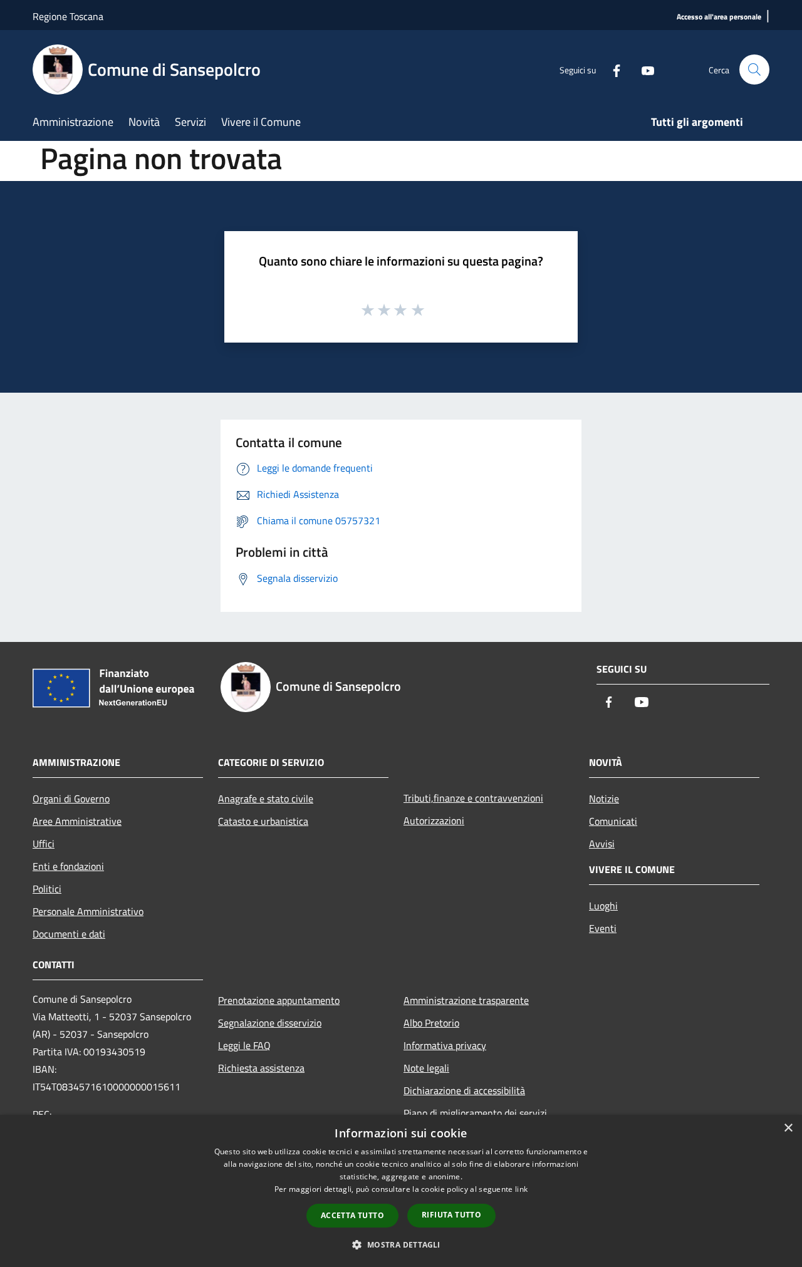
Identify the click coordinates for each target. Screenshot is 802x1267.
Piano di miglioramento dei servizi (475, 1112)
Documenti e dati (69, 933)
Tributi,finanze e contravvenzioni (473, 797)
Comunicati (613, 821)
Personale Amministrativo (88, 911)
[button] (401, 1244)
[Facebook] (611, 69)
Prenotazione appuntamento (279, 1000)
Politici (47, 888)
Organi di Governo (71, 798)
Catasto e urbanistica (263, 821)
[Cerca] (754, 69)
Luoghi (603, 905)
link (521, 1189)
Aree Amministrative (77, 821)
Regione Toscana (68, 16)
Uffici (44, 843)
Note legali (426, 1067)
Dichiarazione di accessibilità (464, 1090)
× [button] (788, 1128)
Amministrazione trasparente (466, 1000)
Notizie (604, 798)
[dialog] (401, 1191)
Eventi (603, 928)
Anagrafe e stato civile (265, 798)
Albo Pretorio (431, 1022)
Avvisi (602, 843)
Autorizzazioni (434, 820)
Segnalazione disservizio (269, 1022)
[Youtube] (642, 69)
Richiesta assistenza (261, 1067)
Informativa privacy (445, 1045)
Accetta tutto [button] (352, 1215)
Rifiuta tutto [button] (451, 1214)
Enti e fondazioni (68, 866)
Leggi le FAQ (244, 1045)
